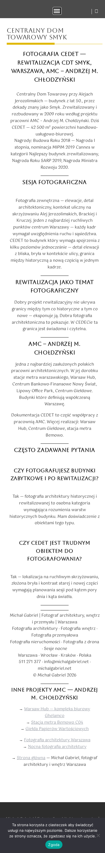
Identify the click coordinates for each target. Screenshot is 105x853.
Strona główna (31, 758)
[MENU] (57, 11)
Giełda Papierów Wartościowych (57, 729)
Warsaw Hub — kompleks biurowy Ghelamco (57, 712)
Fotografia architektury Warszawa (57, 740)
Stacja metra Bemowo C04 (57, 722)
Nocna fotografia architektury (57, 747)
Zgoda (53, 844)
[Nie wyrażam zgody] (98, 835)
